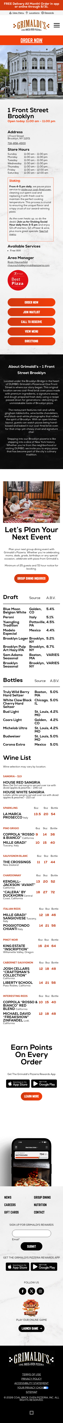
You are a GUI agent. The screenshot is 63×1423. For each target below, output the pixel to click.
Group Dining (42, 1197)
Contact (39, 1212)
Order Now (39, 41)
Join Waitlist (36, 313)
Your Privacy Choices (32, 1387)
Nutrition (40, 1205)
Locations (34, 13)
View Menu (18, 13)
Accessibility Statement (31, 1383)
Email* (16, 1239)
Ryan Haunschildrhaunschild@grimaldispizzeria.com (29, 264)
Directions (36, 342)
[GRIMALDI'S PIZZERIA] (31, 1366)
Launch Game (33, 1329)
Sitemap (31, 1392)
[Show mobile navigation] (57, 25)
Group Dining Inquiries (31, 578)
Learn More (33, 1097)
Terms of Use (31, 1374)
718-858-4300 (17, 143)
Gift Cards (11, 1212)
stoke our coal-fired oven (36, 189)
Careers (10, 1205)
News (7, 1197)
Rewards (49, 13)
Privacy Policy (31, 1378)
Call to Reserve (36, 323)
